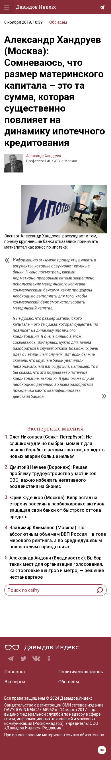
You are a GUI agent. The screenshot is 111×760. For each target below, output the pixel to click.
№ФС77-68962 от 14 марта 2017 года (61, 709)
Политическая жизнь (80, 671)
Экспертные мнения (55, 428)
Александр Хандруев (43, 156)
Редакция (51, 728)
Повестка (14, 671)
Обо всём (58, 22)
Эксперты (14, 681)
